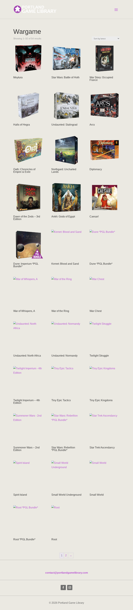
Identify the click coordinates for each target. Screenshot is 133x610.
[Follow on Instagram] (69, 587)
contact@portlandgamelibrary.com (66, 572)
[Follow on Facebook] (63, 587)
